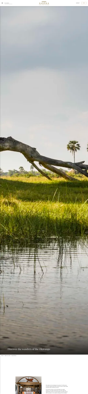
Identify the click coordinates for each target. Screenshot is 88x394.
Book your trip (7, 355)
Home (2, 355)
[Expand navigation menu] (2, 3)
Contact (78, 3)
